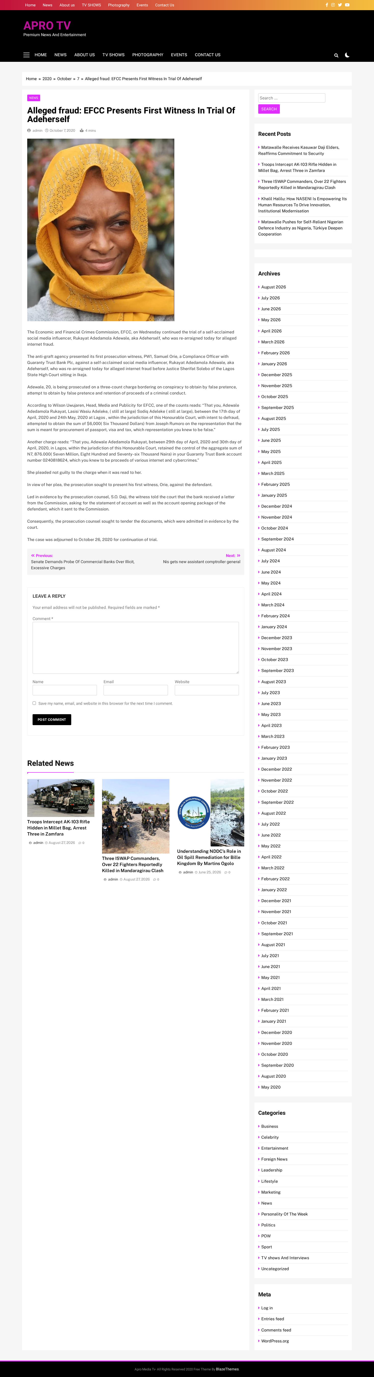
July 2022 (270, 824)
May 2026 (271, 319)
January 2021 (273, 1021)
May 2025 (271, 451)
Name (38, 682)
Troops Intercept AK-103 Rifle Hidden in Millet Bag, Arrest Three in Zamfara (58, 828)
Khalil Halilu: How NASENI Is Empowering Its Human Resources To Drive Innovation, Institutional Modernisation (302, 204)
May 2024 (271, 583)
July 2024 (270, 561)
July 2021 (270, 955)
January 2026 (274, 363)
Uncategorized (275, 1268)
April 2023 (271, 725)
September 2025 (277, 407)
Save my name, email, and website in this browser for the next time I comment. (105, 703)
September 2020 (277, 1065)
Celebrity (270, 1137)
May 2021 (270, 977)
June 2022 (271, 835)
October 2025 (274, 396)
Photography (119, 5)
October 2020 (274, 1054)
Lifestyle (269, 1181)
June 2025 (271, 440)
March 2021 (272, 999)
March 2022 (272, 868)
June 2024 (271, 572)
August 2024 (273, 550)
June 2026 (271, 308)
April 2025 (271, 462)
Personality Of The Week (284, 1214)
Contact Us (164, 5)
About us (67, 5)
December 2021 (276, 900)
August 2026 (273, 287)
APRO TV (47, 26)
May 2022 (271, 846)
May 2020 (271, 1087)
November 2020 (276, 1043)
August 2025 (273, 418)
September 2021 (277, 933)
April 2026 (271, 331)
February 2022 (275, 878)
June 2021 (270, 966)
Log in (267, 1308)
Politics (268, 1225)
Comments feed (276, 1330)
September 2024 (277, 539)
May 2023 (271, 714)
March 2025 (272, 473)
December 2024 (276, 506)
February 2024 (275, 615)
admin (37, 130)
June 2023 (271, 703)
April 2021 (271, 988)
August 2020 (273, 1076)
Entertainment (274, 1148)
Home (30, 5)
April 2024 (271, 594)
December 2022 (276, 769)
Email (109, 682)
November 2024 (276, 517)
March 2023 (272, 736)
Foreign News (274, 1159)
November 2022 (276, 780)
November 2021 (276, 911)
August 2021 (273, 944)
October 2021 (274, 922)
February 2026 (275, 352)
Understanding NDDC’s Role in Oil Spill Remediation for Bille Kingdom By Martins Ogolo (209, 857)
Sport (266, 1246)
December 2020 (276, 1032)
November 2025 (276, 385)
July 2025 (270, 429)
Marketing (271, 1192)
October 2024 (274, 528)
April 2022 (271, 857)
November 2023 (276, 648)
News (47, 5)
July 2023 (270, 692)
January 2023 (274, 758)
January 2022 (274, 889)
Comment (43, 619)
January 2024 (274, 626)
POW (266, 1236)
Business (269, 1126)
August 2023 (273, 681)
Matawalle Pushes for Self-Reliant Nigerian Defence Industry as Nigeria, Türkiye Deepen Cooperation (300, 228)
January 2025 (274, 495)
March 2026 (272, 342)
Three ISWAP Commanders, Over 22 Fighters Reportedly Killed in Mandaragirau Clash (132, 864)
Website (182, 682)
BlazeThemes (227, 1369)
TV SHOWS (91, 5)
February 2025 (275, 484)
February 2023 (275, 747)
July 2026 (270, 298)
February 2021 (275, 1010)
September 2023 (277, 670)
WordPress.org (275, 1341)
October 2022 (274, 791)
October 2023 (274, 659)
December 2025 (276, 374)
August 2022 (273, 813)
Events (142, 5)
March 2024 (272, 605)
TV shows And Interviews (285, 1257)
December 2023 (276, 637)
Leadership (271, 1170)
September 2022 (277, 802)
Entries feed (272, 1318)
